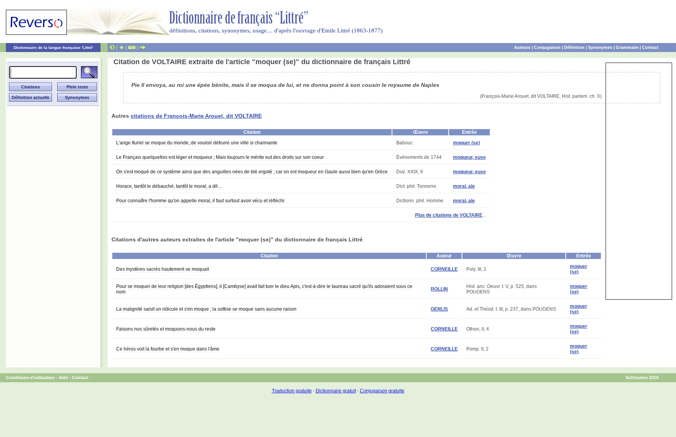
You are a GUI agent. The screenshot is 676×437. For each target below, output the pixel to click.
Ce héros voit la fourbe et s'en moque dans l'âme (167, 349)
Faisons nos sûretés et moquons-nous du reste (166, 329)
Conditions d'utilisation (30, 377)
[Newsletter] (132, 47)
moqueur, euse (469, 157)
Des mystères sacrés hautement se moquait (162, 269)
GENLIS (439, 309)
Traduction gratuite (292, 391)
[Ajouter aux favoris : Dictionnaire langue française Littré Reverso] (121, 47)
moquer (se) (466, 143)
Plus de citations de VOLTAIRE (448, 215)
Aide (63, 377)
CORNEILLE (444, 269)
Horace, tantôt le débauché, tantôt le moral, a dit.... (169, 186)
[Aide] (112, 47)
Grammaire (627, 47)
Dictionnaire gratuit (336, 391)
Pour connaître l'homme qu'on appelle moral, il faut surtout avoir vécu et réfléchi (200, 200)
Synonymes (600, 47)
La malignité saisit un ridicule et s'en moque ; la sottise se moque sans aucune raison (206, 309)
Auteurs (522, 47)
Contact (650, 47)
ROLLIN (439, 289)
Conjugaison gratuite (382, 391)
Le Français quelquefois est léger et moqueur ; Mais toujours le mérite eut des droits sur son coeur (220, 157)
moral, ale (464, 186)
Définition (574, 47)
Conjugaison (547, 47)
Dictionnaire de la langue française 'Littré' (53, 47)
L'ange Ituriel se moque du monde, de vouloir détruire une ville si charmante (196, 143)
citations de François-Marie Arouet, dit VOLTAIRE (196, 116)
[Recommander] (142, 47)
